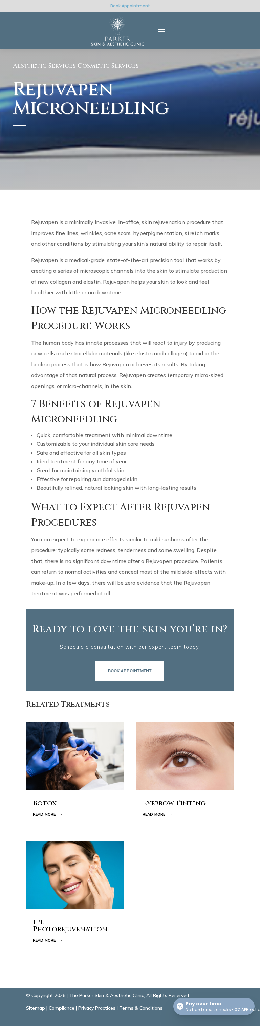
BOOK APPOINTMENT (130, 670)
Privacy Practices (96, 1008)
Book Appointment (130, 6)
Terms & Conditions (140, 1008)
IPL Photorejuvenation (70, 926)
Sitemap (35, 1008)
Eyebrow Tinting (174, 803)
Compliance (61, 1008)
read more (44, 813)
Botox (45, 803)
